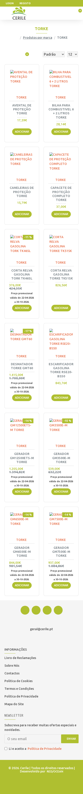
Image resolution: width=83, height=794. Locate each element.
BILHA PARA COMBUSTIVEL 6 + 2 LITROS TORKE (61, 111)
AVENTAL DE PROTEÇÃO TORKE (21, 109)
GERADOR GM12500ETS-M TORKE (22, 458)
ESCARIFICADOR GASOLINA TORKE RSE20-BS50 (61, 370)
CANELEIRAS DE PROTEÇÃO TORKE (22, 191)
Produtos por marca (37, 37)
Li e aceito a (35, 748)
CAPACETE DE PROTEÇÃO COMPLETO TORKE (61, 194)
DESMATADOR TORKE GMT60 (22, 366)
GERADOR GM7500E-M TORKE (61, 551)
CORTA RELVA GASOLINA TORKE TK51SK (61, 274)
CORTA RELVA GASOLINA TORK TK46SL (22, 274)
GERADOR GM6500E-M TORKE (22, 551)
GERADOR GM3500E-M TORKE (61, 458)
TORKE (21, 97)
